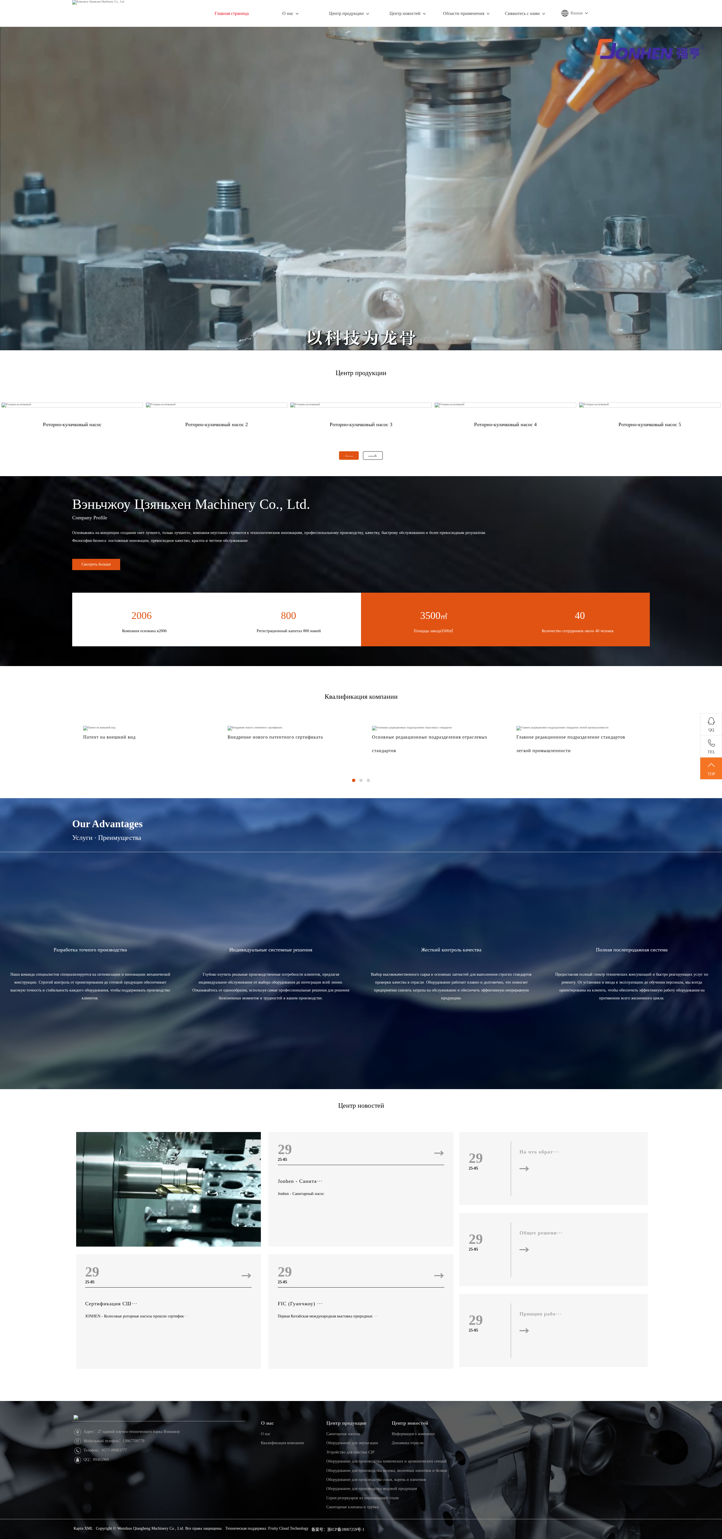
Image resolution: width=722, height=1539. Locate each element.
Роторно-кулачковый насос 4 (505, 424)
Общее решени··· (541, 1233)
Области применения (463, 13)
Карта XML (83, 1528)
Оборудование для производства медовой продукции (371, 1489)
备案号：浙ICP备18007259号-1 (337, 1529)
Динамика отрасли (408, 1443)
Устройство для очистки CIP (350, 1452)
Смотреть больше (96, 564)
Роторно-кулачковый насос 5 (649, 424)
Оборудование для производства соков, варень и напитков (376, 1479)
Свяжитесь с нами (522, 13)
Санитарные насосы (343, 1434)
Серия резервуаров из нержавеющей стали (362, 1498)
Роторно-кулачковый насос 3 (361, 424)
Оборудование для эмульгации (352, 1443)
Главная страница (232, 13)
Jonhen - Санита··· (300, 1181)
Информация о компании (413, 1434)
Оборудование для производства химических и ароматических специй (386, 1461)
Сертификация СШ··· (111, 1303)
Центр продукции (346, 13)
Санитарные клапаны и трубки (352, 1507)
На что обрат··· (539, 1152)
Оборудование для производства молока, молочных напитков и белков (386, 1470)
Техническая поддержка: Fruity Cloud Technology (267, 1528)
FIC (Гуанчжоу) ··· (300, 1303)
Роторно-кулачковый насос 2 (216, 424)
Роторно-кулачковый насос (72, 424)
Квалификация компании (361, 696)
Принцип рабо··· (541, 1314)
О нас (287, 13)
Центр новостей (405, 13)
